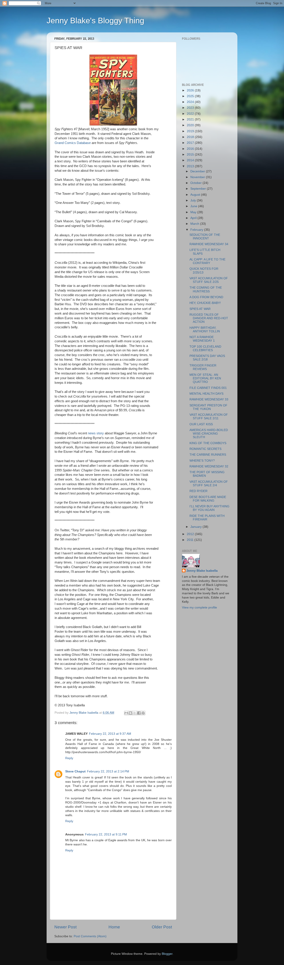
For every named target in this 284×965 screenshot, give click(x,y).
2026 (191, 90)
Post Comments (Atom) (90, 936)
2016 (191, 148)
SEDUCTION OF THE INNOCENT (204, 236)
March (195, 223)
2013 (191, 166)
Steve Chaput (75, 771)
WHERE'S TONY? (202, 460)
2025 (191, 96)
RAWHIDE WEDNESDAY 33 (208, 399)
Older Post (162, 927)
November (198, 177)
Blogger (167, 953)
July (193, 200)
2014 (191, 160)
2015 (191, 154)
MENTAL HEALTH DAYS (206, 393)
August (195, 194)
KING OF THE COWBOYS (207, 443)
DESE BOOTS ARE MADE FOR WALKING (207, 498)
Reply (69, 758)
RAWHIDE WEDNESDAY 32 (208, 466)
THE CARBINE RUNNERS (207, 454)
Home (114, 927)
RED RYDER (198, 491)
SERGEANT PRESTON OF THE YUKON (208, 407)
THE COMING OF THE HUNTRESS (205, 289)
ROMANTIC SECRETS (205, 449)
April (193, 218)
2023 (191, 107)
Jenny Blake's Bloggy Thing (95, 20)
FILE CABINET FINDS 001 (208, 388)
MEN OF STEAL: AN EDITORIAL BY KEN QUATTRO (205, 378)
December (198, 171)
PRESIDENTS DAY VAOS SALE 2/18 (207, 357)
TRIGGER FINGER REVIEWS (202, 367)
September (198, 188)
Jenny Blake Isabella (202, 570)
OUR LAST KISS (201, 424)
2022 (191, 113)
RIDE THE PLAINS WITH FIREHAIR (207, 517)
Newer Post (65, 927)
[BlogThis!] (130, 713)
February (197, 229)
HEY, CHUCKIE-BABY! (205, 303)
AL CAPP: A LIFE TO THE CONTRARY (207, 261)
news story (96, 433)
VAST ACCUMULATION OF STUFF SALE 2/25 (208, 280)
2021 (191, 119)
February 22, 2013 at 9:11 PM (106, 834)
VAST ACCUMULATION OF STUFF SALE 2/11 (208, 416)
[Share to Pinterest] (143, 713)
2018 (191, 137)
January (196, 526)
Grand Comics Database (73, 143)
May (193, 212)
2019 (191, 131)
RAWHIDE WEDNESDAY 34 (208, 244)
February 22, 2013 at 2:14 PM (108, 771)
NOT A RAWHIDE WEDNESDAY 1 (202, 338)
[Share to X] (134, 713)
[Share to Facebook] (139, 713)
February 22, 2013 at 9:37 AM (110, 733)
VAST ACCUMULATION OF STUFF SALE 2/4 (208, 483)
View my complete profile (199, 607)
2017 (191, 142)
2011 (190, 540)
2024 (191, 102)
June (194, 206)
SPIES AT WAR (200, 309)
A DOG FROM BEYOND (206, 297)
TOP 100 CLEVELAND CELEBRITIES (205, 348)
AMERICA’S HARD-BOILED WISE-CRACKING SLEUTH (208, 433)
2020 (191, 125)
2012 (191, 534)
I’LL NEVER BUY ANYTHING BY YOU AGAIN (209, 508)
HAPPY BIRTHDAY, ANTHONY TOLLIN (204, 329)
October (196, 183)
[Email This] (126, 713)
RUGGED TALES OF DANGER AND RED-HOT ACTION (208, 318)
